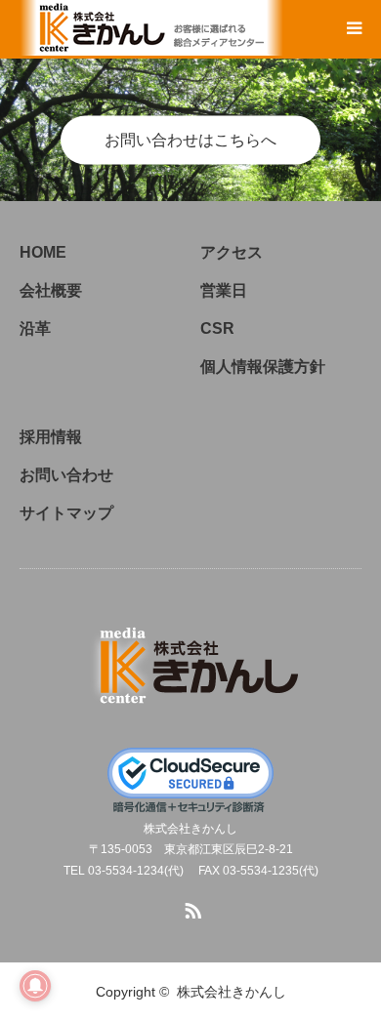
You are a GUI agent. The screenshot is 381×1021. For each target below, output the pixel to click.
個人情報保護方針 (262, 366)
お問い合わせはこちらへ (190, 140)
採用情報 (51, 437)
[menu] (353, 27)
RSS (190, 906)
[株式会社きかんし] (190, 662)
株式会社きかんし (231, 992)
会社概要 (51, 290)
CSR (217, 328)
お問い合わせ (66, 475)
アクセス (231, 252)
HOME (43, 252)
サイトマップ (66, 513)
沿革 (35, 328)
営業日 (223, 290)
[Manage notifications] (35, 985)
